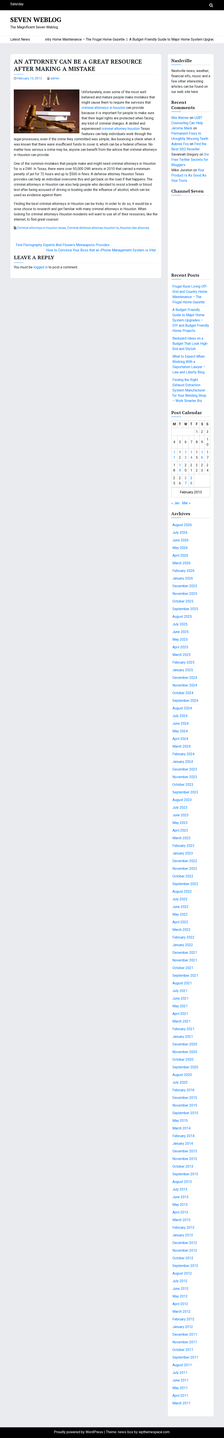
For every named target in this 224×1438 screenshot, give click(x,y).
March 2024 (181, 746)
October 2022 (182, 876)
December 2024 (184, 678)
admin (55, 78)
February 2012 (183, 1319)
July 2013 (179, 1189)
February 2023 (183, 846)
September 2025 (185, 609)
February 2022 (183, 937)
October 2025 (182, 601)
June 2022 (180, 907)
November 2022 (184, 869)
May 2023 (180, 823)
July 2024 (179, 716)
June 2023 (180, 815)
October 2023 (182, 784)
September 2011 (185, 1357)
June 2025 (180, 632)
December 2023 (184, 769)
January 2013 (182, 1235)
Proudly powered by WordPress (79, 1432)
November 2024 (184, 685)
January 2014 (182, 1143)
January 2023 (182, 853)
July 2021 (179, 991)
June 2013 (180, 1197)
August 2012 (182, 1273)
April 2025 (180, 647)
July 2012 (179, 1281)
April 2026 (180, 555)
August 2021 (182, 983)
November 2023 (184, 777)
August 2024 (182, 708)
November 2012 (184, 1250)
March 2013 (181, 1220)
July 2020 (179, 1082)
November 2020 (184, 1052)
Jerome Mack (181, 128)
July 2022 (179, 899)
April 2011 (180, 1395)
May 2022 (180, 914)
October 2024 (182, 693)
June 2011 (180, 1380)
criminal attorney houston (121, 129)
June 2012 (180, 1289)
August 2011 (182, 1365)
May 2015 (180, 1121)
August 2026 (182, 525)
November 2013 (184, 1159)
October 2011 (182, 1350)
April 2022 (180, 922)
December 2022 (184, 861)
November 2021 (184, 960)
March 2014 (181, 1128)
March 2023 (181, 838)
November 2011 (184, 1342)
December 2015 (184, 1098)
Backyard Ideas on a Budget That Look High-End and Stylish (190, 343)
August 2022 (182, 891)
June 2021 (180, 998)
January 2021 (182, 1037)
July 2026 (179, 532)
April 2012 (180, 1304)
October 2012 (182, 1258)
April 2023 (180, 830)
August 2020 (182, 1075)
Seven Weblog (35, 19)
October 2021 (182, 968)
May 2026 (180, 548)
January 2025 (182, 670)
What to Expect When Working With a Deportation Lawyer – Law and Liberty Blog (188, 364)
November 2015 (184, 1105)
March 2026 (181, 563)
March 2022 (181, 930)
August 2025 (182, 616)
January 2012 (182, 1327)
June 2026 (180, 540)
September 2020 (185, 1067)
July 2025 (179, 624)
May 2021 (180, 1006)
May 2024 (180, 731)
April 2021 (180, 1014)
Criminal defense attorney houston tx (93, 228)
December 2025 (184, 586)
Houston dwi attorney (134, 228)
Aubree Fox (180, 144)
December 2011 (184, 1334)
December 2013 (184, 1151)
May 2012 (180, 1296)
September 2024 (185, 700)
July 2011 (179, 1373)
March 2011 (181, 1403)
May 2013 (180, 1205)
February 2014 (183, 1136)
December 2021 (184, 953)
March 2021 (181, 1021)
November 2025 (184, 594)
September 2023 (185, 792)
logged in (40, 267)
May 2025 (180, 639)
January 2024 (182, 762)
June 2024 (180, 723)
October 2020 (182, 1059)
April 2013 (180, 1212)
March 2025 (181, 655)
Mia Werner (180, 118)
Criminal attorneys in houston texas (41, 228)
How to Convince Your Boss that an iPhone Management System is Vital (101, 250)
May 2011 (180, 1388)
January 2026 (182, 578)
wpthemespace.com (154, 1432)
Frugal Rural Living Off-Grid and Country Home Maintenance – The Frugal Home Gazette (190, 294)
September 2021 (185, 975)
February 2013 (183, 1227)
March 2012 (181, 1311)
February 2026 (183, 571)
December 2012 (184, 1243)
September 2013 (185, 1174)
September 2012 (185, 1266)
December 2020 (184, 1044)
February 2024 (183, 754)
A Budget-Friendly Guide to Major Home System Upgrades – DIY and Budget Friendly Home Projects (190, 320)
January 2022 (182, 945)
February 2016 (183, 1090)
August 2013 (182, 1182)
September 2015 (185, 1113)
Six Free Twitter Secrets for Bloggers (190, 159)
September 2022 (185, 884)
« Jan (175, 503)
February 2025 (183, 662)
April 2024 (180, 739)
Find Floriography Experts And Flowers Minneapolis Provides (63, 245)
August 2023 (182, 800)
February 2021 (183, 1029)
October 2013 (182, 1166)
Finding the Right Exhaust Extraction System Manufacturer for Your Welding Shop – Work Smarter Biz (189, 390)
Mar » (186, 503)
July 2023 (179, 807)
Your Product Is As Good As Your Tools (188, 175)
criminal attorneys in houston (103, 108)
